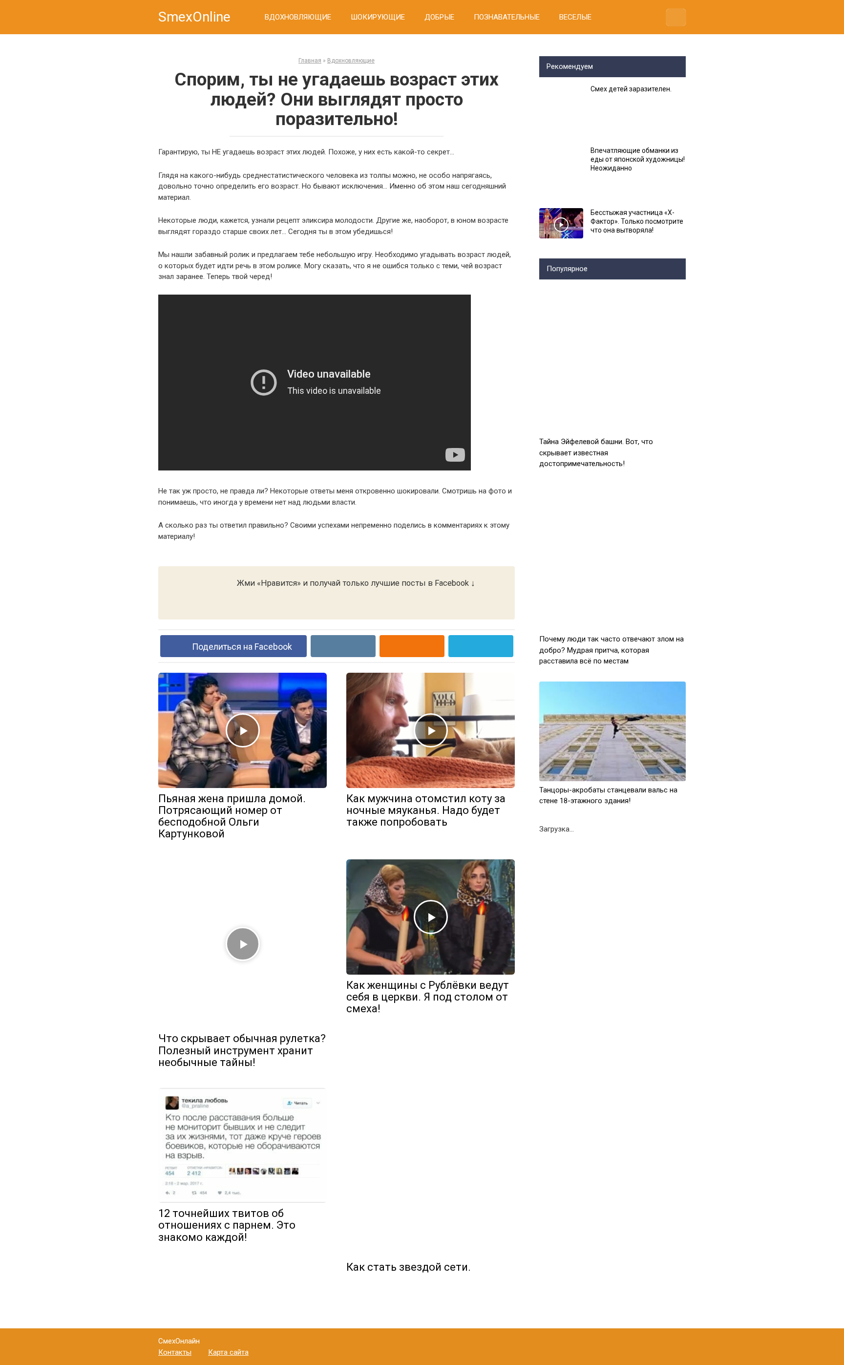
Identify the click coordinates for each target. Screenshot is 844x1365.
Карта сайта (228, 1352)
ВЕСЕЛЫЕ (575, 17)
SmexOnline (194, 17)
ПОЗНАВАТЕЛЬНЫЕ (507, 17)
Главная (309, 60)
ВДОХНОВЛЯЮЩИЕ (298, 17)
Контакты (174, 1352)
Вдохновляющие (351, 60)
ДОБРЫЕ (439, 17)
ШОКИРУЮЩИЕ (378, 17)
